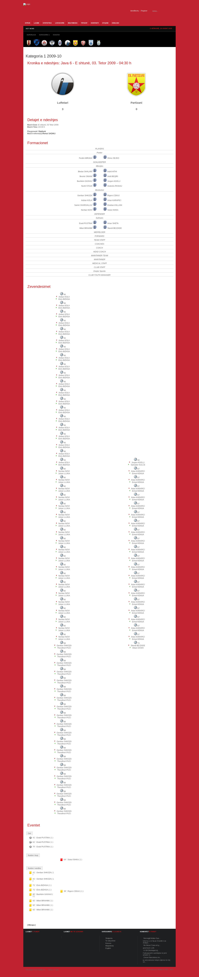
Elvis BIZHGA (64, 299)
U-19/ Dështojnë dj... (151, 950)
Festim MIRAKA (85, 158)
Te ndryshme (110, 941)
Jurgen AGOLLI (113, 181)
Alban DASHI (137, 648)
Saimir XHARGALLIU (83, 205)
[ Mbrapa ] (31, 925)
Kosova (108, 943)
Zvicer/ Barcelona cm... (152, 957)
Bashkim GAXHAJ (84, 181)
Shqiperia (108, 938)
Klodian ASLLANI (114, 205)
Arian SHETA (112, 223)
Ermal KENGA (138, 473)
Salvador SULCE (138, 465)
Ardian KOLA (86, 200)
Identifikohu (134, 11)
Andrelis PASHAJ (114, 186)
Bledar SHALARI (85, 171)
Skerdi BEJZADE (114, 228)
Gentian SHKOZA (84, 195)
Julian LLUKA (64, 473)
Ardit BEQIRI (112, 176)
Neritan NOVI (86, 210)
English (108, 948)
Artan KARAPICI (114, 200)
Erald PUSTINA (85, 223)
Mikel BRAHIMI (85, 228)
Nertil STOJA (86, 186)
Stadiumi (42, 131)
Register (144, 11)
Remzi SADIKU (49, 133)
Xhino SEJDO (113, 158)
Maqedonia (109, 946)
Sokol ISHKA (112, 210)
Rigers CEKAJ (113, 195)
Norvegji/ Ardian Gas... (151, 938)
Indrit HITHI (112, 171)
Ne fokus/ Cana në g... (151, 945)
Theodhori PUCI (64, 648)
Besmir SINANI (86, 176)
